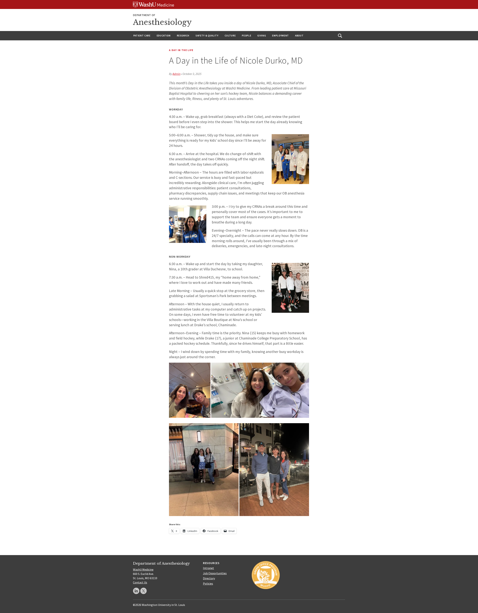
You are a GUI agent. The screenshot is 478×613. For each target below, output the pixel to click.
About (299, 35)
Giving (261, 35)
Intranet (208, 568)
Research (183, 35)
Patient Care (141, 35)
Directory (209, 578)
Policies (208, 583)
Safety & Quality (206, 35)
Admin (176, 74)
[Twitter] (143, 591)
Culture (230, 35)
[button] (189, 390)
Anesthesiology (162, 22)
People (246, 35)
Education (164, 35)
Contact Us (140, 582)
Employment (280, 35)
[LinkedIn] (136, 591)
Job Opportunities (215, 573)
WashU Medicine (143, 569)
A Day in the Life (181, 50)
